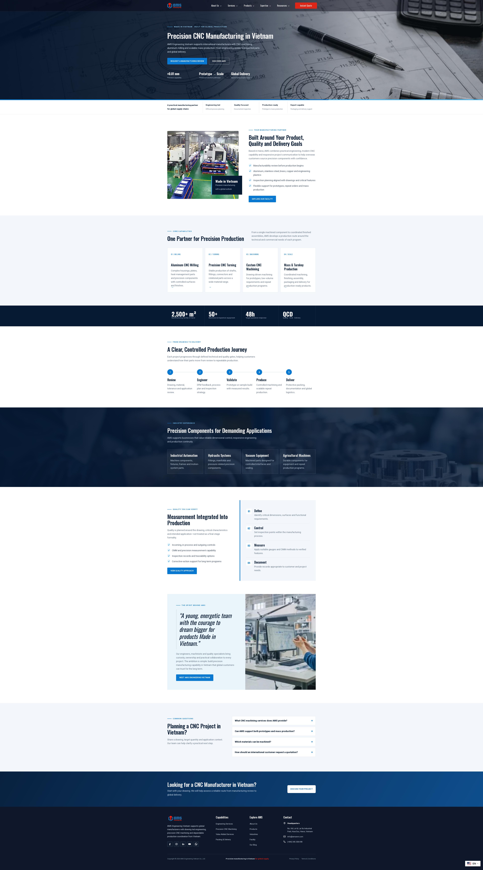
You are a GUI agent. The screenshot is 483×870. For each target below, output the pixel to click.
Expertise (264, 5)
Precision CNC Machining (226, 829)
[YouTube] (189, 844)
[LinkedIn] (183, 844)
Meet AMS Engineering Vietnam (194, 678)
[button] (220, 5)
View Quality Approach (182, 571)
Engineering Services (224, 824)
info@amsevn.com (295, 837)
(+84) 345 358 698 (294, 842)
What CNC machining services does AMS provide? (261, 720)
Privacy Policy (294, 859)
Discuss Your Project (301, 789)
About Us (215, 5)
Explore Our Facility (262, 199)
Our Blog (253, 845)
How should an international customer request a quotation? (266, 752)
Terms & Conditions (308, 859)
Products (248, 5)
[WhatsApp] (196, 844)
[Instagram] (176, 844)
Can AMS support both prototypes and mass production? (265, 731)
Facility (252, 839)
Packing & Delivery (223, 839)
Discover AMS (219, 61)
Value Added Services (225, 834)
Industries (254, 834)
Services (231, 5)
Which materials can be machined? (253, 741)
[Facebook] (170, 844)
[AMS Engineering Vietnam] (174, 5)
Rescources (282, 5)
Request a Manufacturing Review (187, 61)
